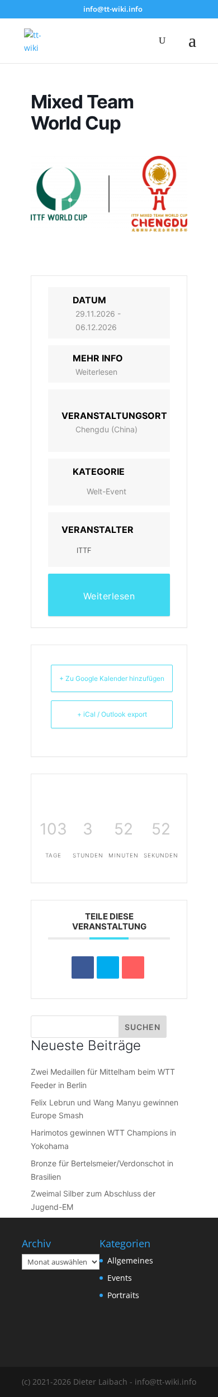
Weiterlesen (96, 371)
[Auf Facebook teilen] (83, 967)
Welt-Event (106, 491)
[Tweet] (108, 967)
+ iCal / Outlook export (112, 714)
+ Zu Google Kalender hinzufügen (111, 678)
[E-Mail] (133, 967)
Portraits (123, 1295)
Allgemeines (130, 1260)
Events (119, 1277)
